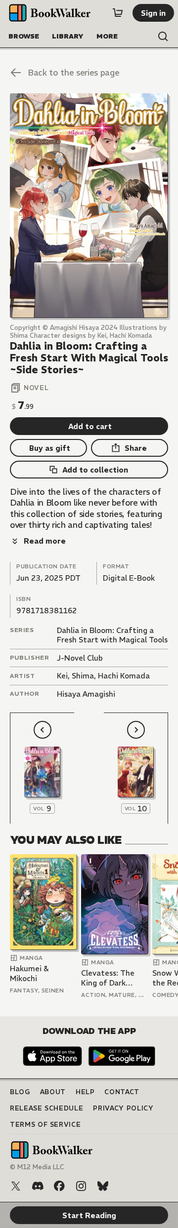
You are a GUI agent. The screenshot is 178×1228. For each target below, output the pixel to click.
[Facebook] (59, 1186)
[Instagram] (81, 1186)
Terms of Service (45, 1124)
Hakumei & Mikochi (29, 973)
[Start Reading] (89, 205)
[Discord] (38, 1186)
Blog (20, 1092)
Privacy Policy (123, 1108)
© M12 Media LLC (37, 1167)
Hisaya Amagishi (86, 694)
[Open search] (163, 36)
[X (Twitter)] (16, 1186)
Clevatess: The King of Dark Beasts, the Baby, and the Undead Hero (112, 978)
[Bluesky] (103, 1186)
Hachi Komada (124, 675)
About (53, 1092)
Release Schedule (46, 1108)
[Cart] (118, 13)
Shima (83, 675)
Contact (121, 1092)
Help (85, 1092)
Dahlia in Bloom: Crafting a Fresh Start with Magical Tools (112, 635)
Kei (62, 675)
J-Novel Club (80, 658)
